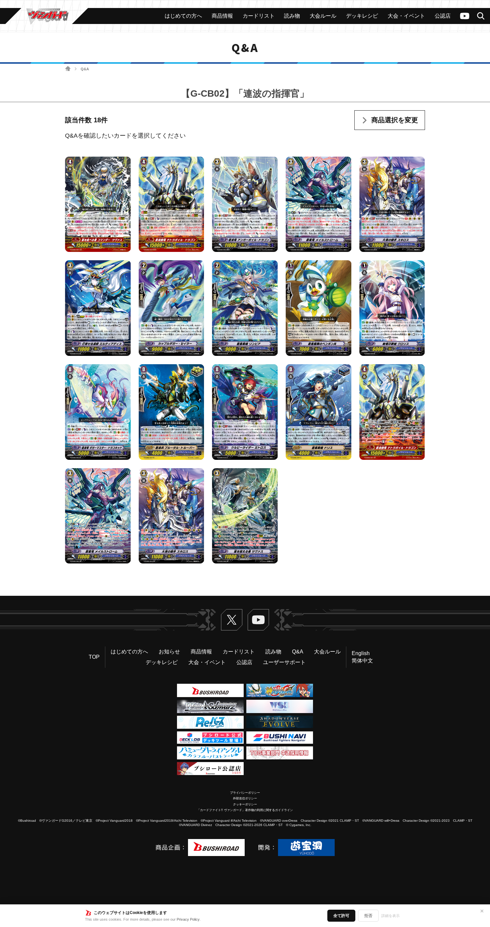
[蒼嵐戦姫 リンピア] (245, 308)
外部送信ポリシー (245, 798)
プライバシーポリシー (245, 792)
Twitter (231, 619)
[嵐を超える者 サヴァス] (245, 516)
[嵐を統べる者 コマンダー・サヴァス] (98, 204)
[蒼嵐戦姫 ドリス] (318, 412)
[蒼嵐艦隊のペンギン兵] (318, 308)
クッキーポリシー (245, 804)
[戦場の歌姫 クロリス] (392, 308)
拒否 (368, 915)
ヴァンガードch (464, 16)
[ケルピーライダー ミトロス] (245, 412)
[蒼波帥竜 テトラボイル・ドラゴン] (171, 204)
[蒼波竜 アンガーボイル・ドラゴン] (245, 204)
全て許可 (341, 915)
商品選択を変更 (394, 120)
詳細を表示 (390, 916)
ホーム (68, 69)
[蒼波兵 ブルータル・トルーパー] (171, 412)
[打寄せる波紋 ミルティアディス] (98, 308)
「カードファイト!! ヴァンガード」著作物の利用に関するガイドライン (245, 810)
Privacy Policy (188, 919)
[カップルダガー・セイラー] (171, 308)
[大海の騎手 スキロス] (392, 204)
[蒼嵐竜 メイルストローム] (318, 204)
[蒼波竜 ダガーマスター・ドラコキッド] (98, 412)
